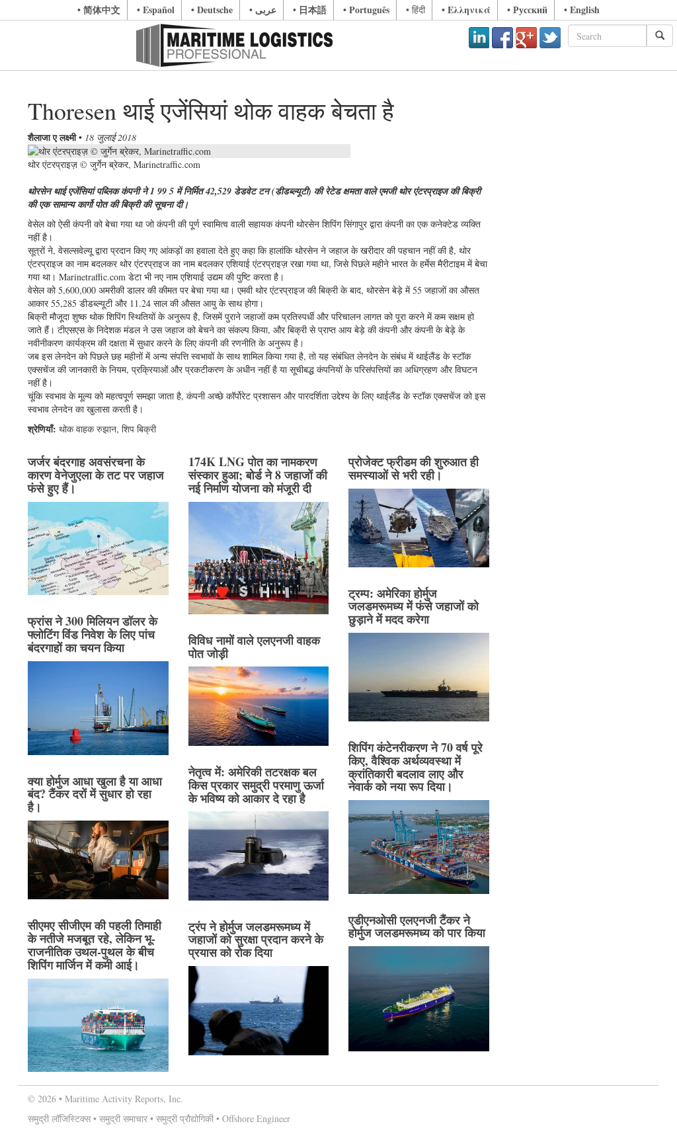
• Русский (527, 10)
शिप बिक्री (139, 429)
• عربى (262, 10)
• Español (156, 10)
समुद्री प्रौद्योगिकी (185, 1118)
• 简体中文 (98, 10)
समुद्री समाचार (123, 1118)
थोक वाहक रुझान (87, 429)
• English (582, 10)
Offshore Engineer (256, 1118)
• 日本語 (310, 10)
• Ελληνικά (466, 10)
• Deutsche (212, 10)
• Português (366, 10)
